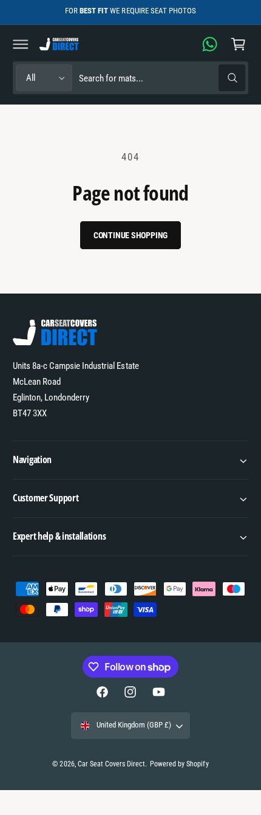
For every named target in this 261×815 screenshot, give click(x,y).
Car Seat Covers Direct (111, 764)
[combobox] (161, 78)
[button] (21, 44)
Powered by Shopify (179, 764)
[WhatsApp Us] (210, 44)
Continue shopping (130, 235)
